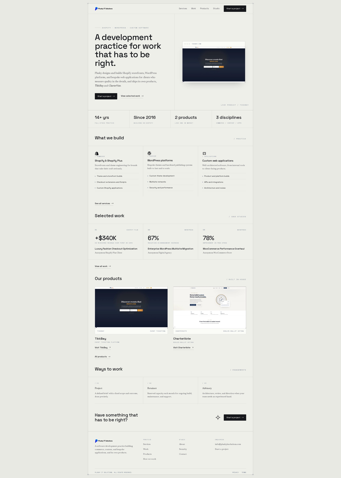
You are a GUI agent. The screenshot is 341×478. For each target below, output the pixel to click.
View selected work (130, 96)
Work (193, 8)
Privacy (235, 472)
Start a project (233, 8)
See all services (102, 203)
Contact (183, 454)
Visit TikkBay (101, 347)
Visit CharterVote (181, 347)
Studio (216, 8)
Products (204, 8)
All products (101, 356)
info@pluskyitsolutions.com (228, 444)
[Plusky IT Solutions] (104, 9)
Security (183, 449)
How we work (149, 459)
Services (183, 8)
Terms (244, 472)
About (182, 444)
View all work (101, 266)
